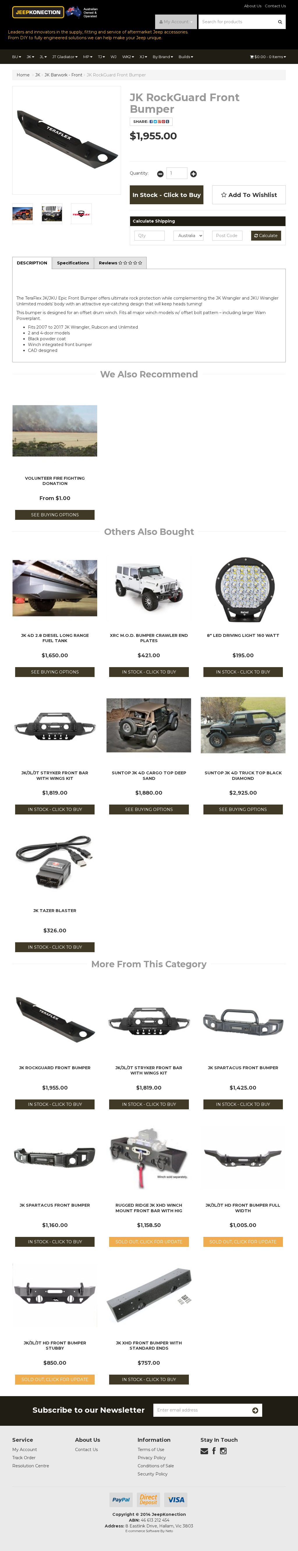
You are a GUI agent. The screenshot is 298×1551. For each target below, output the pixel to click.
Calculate (268, 235)
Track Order (24, 1457)
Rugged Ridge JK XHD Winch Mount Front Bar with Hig (149, 1208)
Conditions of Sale (156, 1465)
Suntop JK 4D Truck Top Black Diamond (243, 775)
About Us (252, 5)
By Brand (162, 56)
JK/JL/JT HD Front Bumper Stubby (55, 1345)
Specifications (73, 263)
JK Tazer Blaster (54, 910)
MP (86, 56)
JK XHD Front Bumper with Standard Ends (149, 1345)
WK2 (127, 56)
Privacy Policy (152, 1457)
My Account (24, 1449)
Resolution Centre (30, 1465)
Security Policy (153, 1474)
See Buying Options (55, 514)
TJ (100, 56)
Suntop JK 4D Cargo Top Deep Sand (149, 775)
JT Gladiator (63, 56)
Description (32, 263)
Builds (185, 56)
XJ (142, 56)
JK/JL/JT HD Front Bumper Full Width (243, 1208)
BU (15, 56)
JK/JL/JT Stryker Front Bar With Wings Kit (55, 775)
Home (23, 75)
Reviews (108, 263)
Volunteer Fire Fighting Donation (55, 481)
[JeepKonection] (54, 12)
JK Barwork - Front (63, 75)
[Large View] (22, 213)
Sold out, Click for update (149, 1241)
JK (29, 56)
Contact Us (275, 5)
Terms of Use (151, 1449)
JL (42, 56)
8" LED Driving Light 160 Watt (243, 635)
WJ (113, 56)
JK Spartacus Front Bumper (243, 1067)
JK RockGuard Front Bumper (116, 75)
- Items (269, 56)
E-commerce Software (142, 1531)
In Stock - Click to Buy (166, 194)
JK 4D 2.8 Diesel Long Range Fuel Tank (55, 638)
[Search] (280, 22)
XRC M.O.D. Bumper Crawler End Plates (149, 638)
